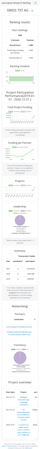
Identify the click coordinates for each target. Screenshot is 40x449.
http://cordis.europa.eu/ (9, 446)
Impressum (28, 448)
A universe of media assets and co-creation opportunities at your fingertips (23, 430)
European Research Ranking (17, 2)
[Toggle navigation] (35, 3)
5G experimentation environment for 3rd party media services (23, 415)
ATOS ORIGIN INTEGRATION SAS (19, 327)
